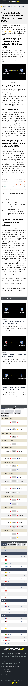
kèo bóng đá (18, 653)
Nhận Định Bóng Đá (12, 6)
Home (4, 6)
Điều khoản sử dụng (6, 671)
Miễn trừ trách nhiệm (6, 673)
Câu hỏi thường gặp (6, 674)
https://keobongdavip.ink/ (12, 666)
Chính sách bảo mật (6, 669)
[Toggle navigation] (4, 2)
